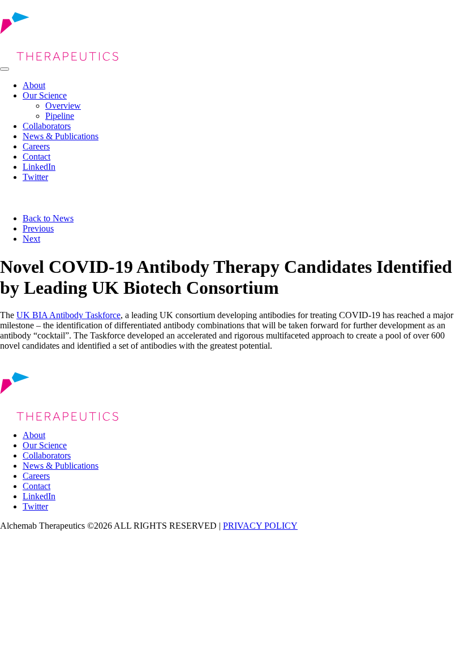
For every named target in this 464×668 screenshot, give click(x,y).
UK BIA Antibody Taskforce (68, 315)
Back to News (48, 218)
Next (31, 238)
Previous (38, 228)
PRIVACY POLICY (260, 525)
